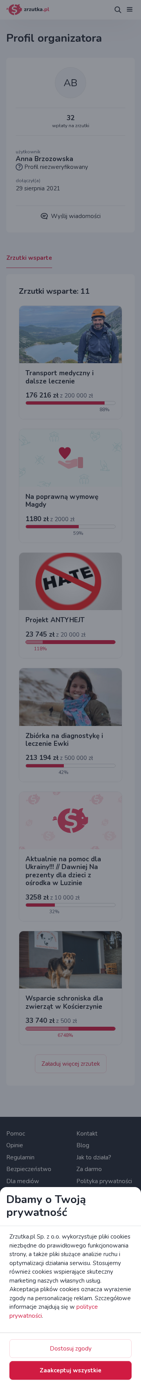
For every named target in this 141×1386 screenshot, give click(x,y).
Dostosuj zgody (71, 1348)
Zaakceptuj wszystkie (70, 1370)
